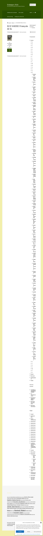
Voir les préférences (37, 531)
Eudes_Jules (14, 503)
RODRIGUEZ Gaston (34, 280)
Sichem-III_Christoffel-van (25, 514)
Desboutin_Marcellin (10, 501)
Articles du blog (10, 16)
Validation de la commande (12, 12)
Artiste (13, 22)
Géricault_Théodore (20, 504)
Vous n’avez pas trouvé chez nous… (33, 478)
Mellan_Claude (31, 508)
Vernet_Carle (9, 515)
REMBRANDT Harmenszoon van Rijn (34, 170)
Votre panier (33, 475)
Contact (32, 450)
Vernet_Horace (15, 515)
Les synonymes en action (33, 394)
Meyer (9, 510)
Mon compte (21, 12)
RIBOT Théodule (34, 207)
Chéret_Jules (26, 498)
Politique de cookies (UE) (19, 16)
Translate (33, 27)
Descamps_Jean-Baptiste (19, 501)
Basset (12, 497)
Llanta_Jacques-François (24, 508)
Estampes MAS (12, 4)
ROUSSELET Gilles (34, 329)
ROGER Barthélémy (34, 289)
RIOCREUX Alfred (34, 231)
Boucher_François (21, 497)
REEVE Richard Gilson (34, 150)
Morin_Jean (12, 510)
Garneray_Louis (23, 503)
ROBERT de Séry (34, 246)
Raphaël (28, 512)
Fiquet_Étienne (18, 503)
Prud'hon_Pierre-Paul (10, 512)
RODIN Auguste (34, 276)
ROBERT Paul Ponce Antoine (34, 255)
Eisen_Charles (9, 503)
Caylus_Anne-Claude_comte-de (12, 498)
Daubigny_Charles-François (13, 500)
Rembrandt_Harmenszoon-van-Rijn (11, 514)
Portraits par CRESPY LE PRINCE (33, 398)
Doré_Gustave (33, 501)
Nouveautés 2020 (34, 456)
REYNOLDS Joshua (34, 192)
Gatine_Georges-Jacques (31, 503)
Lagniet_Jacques (22, 506)
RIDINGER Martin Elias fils (34, 221)
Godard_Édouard (10, 504)
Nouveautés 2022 (34, 464)
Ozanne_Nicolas (29, 510)
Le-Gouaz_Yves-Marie (29, 506)
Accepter (20, 531)
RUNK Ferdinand (34, 348)
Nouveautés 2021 (34, 460)
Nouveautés (33, 453)
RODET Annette (34, 272)
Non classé (33, 375)
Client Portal (33, 421)
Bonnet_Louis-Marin (16, 497)
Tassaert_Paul (33, 514)
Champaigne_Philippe (20, 498)
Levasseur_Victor (16, 508)
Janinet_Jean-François (13, 506)
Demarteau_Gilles (28, 500)
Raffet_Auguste (25, 512)
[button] (40, 522)
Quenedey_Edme (18, 512)
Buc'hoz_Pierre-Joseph (29, 497)
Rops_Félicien (18, 514)
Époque (32, 374)
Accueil (9, 22)
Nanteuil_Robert (20, 510)
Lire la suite (9, 50)
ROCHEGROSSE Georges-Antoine (34, 266)
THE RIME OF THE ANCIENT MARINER (33, 390)
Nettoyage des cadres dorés (33, 402)
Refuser (28, 531)
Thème (32, 380)
